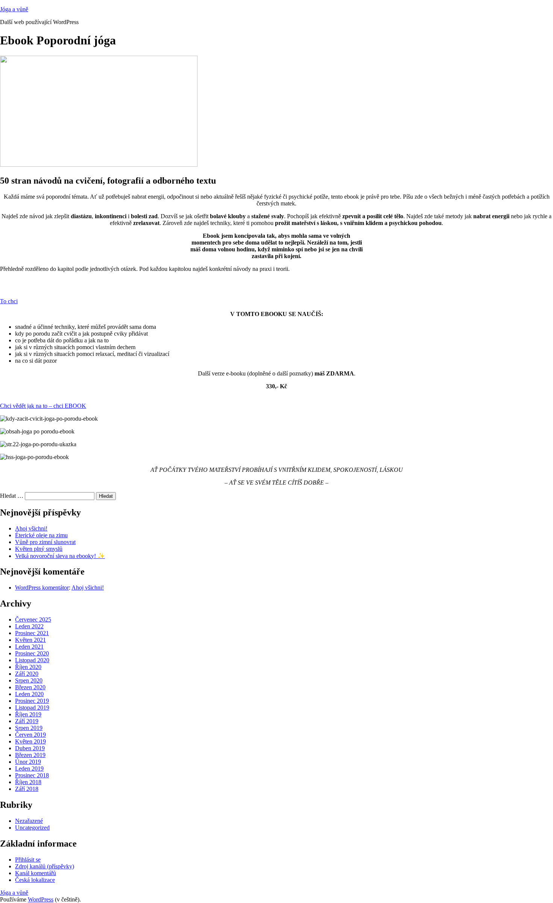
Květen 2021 (30, 640)
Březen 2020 (30, 687)
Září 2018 (26, 789)
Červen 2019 (30, 734)
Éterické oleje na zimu (41, 535)
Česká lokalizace (35, 880)
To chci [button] (9, 301)
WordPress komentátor (42, 587)
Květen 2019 (30, 741)
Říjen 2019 (28, 714)
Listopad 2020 (32, 660)
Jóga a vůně (14, 9)
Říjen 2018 (28, 782)
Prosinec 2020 (32, 653)
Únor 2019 (28, 762)
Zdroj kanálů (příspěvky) (44, 866)
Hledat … (11, 496)
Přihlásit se (28, 859)
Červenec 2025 (33, 619)
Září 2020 (26, 673)
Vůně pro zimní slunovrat (45, 542)
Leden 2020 (29, 694)
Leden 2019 (29, 768)
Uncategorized (32, 827)
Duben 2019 (30, 748)
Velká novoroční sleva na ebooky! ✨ (60, 556)
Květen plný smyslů (38, 549)
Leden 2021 (29, 646)
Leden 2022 (29, 626)
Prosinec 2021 (32, 633)
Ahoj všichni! (31, 528)
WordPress (40, 899)
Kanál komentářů (35, 873)
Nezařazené (29, 821)
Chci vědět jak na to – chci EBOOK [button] (43, 406)
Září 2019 (26, 721)
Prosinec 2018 (32, 775)
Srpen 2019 (29, 728)
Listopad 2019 (32, 707)
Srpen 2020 (29, 680)
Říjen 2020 (28, 667)
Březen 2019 (30, 755)
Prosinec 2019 (32, 701)
